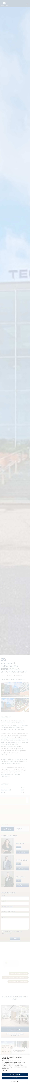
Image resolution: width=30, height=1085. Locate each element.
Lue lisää (4, 1070)
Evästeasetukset (15, 1081)
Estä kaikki (15, 1078)
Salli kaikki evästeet (15, 1074)
